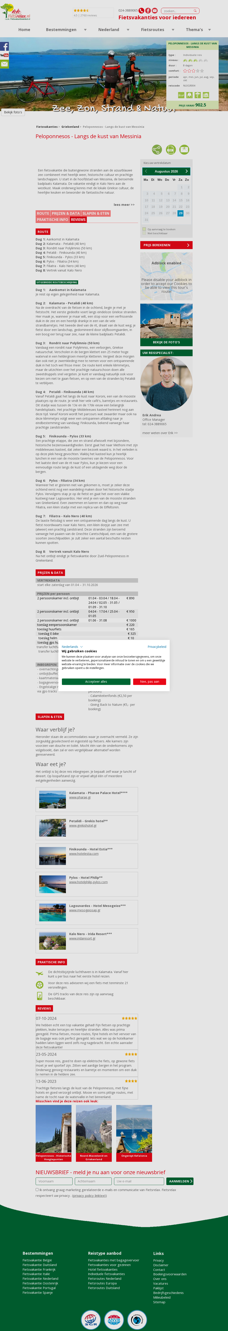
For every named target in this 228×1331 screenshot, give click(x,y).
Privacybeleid (157, 647)
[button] (72, 646)
